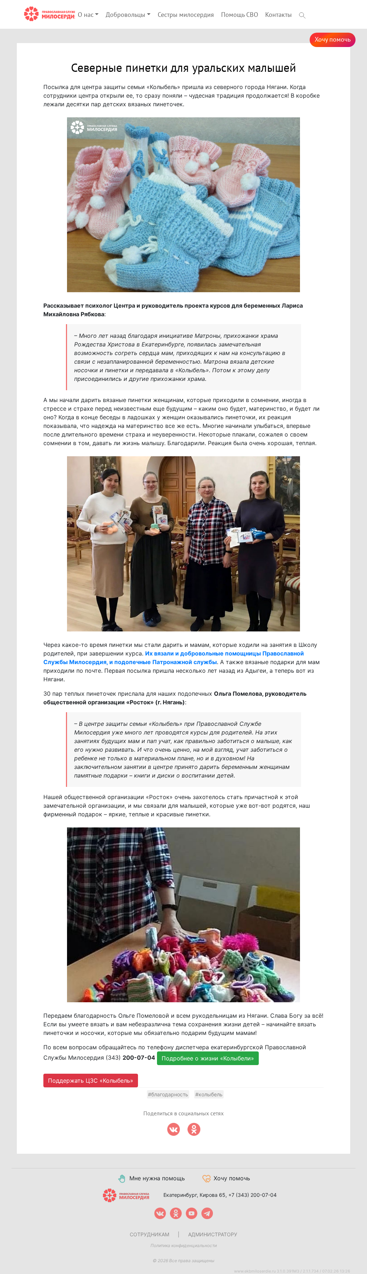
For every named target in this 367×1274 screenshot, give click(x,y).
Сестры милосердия (186, 15)
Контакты (278, 15)
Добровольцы (125, 15)
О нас (86, 15)
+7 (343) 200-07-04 (252, 1195)
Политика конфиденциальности (184, 1245)
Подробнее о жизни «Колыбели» (208, 1058)
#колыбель (209, 1094)
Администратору (212, 1234)
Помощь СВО (239, 15)
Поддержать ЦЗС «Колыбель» (90, 1080)
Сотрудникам (149, 1234)
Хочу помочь (333, 39)
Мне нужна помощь (157, 1178)
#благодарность (168, 1094)
